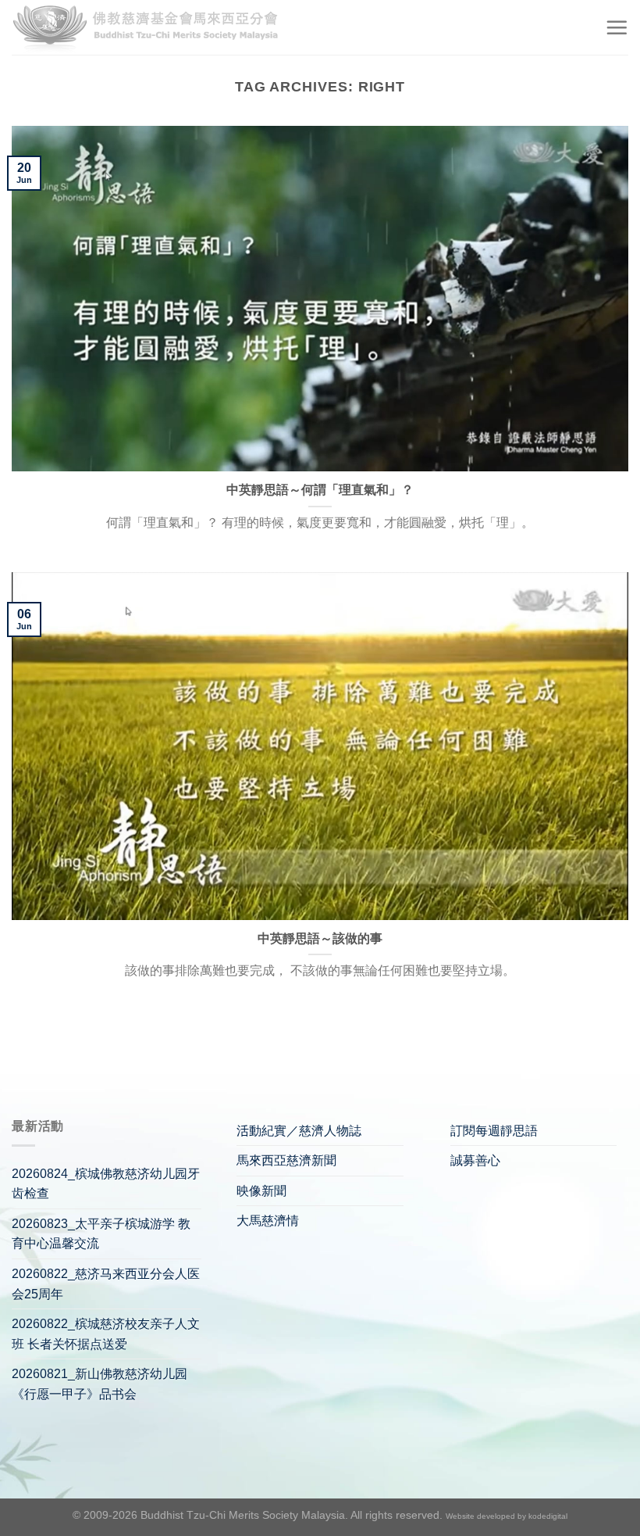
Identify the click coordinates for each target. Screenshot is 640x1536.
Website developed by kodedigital (506, 1516)
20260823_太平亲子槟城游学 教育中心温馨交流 (101, 1234)
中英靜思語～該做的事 (320, 938)
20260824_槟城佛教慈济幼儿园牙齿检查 (106, 1184)
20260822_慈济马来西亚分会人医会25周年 (106, 1284)
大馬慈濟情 (267, 1220)
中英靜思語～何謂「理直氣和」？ (320, 489)
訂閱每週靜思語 (494, 1130)
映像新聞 (261, 1191)
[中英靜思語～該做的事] (320, 746)
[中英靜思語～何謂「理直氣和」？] (320, 298)
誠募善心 (475, 1160)
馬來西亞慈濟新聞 (286, 1160)
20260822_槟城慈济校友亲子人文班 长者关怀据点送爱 (106, 1334)
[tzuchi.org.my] (152, 27)
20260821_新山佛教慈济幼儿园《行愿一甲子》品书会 (99, 1384)
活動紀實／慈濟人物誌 (298, 1130)
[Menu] (616, 27)
